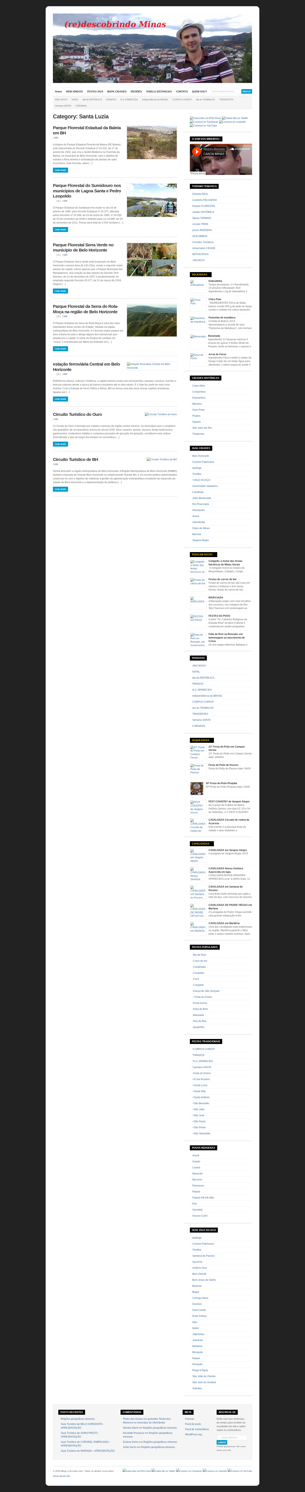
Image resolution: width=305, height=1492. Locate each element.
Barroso (196, 534)
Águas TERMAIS (201, 218)
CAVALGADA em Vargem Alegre (228, 850)
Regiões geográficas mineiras (78, 1418)
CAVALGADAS (200, 843)
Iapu (194, 1322)
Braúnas (197, 1285)
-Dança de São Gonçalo (206, 991)
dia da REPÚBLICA (92, 99)
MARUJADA (216, 597)
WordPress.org (193, 1434)
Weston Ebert (130, 1427)
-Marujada (198, 1015)
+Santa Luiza (199, 1085)
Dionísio (197, 1304)
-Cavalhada (199, 966)
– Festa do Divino (202, 997)
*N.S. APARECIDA (202, 1061)
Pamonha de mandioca (222, 317)
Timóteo (196, 474)
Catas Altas (198, 385)
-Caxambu (198, 972)
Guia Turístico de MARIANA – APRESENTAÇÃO (88, 1450)
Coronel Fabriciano (203, 461)
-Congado (198, 985)
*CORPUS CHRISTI (203, 1049)
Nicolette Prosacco (133, 1433)
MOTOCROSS (200, 254)
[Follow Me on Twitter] (235, 118)
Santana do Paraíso (203, 1255)
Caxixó (196, 1167)
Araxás (196, 1161)
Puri (194, 1203)
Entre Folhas (199, 1316)
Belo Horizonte (200, 455)
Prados (196, 415)
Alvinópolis (198, 510)
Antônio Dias (199, 1267)
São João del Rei (202, 427)
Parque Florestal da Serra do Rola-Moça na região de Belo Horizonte (85, 309)
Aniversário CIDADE (203, 248)
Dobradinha (215, 281)
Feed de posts (193, 1424)
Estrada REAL (200, 194)
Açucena (197, 1261)
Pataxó (196, 1191)
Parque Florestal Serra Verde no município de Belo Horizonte (83, 247)
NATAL (75, 99)
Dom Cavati (199, 1310)
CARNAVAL (81, 105)
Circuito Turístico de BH (75, 459)
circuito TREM (200, 224)
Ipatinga (196, 468)
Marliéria (197, 1346)
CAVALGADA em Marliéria (224, 923)
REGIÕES (136, 91)
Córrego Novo (200, 1298)
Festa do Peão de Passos (223, 765)
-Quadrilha (198, 1027)
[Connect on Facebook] (204, 122)
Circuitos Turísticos (203, 242)
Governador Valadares (205, 486)
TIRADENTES (226, 99)
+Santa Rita (199, 1091)
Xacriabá (197, 1209)
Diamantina (198, 397)
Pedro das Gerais (133, 1418)
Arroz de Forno (217, 354)
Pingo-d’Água (200, 1370)
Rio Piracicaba (200, 504)
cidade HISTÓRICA (203, 212)
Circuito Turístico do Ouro (77, 414)
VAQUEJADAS (200, 740)
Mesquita (197, 1352)
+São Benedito (200, 1103)
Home (58, 91)
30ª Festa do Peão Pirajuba (221, 783)
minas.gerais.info (61, 1476)
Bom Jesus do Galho (204, 1279)
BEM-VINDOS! (74, 91)
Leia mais (60, 170)
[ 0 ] (58, 201)
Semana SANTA (63, 105)
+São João (198, 1109)
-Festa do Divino (201, 1073)
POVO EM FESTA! (202, 554)
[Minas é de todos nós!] (152, 82)
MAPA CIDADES (117, 91)
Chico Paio (215, 299)
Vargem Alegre (200, 540)
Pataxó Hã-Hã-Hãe (203, 1197)
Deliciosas (199, 274)
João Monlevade (201, 498)
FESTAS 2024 (95, 91)
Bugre (195, 1292)
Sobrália (197, 1388)
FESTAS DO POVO (219, 615)
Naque (196, 1358)
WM (56, 137)
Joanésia (197, 1340)
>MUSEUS (198, 260)
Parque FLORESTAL (204, 206)
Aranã (195, 1155)
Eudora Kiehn (131, 1441)
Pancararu (198, 1185)
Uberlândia (198, 522)
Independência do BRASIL (155, 99)
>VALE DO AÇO (201, 480)
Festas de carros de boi (222, 579)
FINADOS (111, 99)
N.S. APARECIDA (129, 99)
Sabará (196, 421)
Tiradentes (198, 433)
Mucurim (197, 1179)
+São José (198, 1115)
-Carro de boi (199, 960)
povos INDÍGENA (202, 230)
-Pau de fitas (199, 1021)
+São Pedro (199, 1127)
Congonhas (199, 391)
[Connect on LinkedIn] (232, 122)
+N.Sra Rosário (201, 1079)
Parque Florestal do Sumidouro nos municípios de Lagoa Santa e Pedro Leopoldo (87, 191)
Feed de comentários (197, 1429)
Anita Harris (129, 1447)
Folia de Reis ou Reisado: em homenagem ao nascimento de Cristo (227, 638)
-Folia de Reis (200, 1009)
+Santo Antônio (201, 1097)
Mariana (197, 403)
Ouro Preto (198, 409)
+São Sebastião (201, 1133)
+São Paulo (199, 1121)
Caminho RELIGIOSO (204, 200)
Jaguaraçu (198, 1334)
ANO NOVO (61, 99)
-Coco (195, 978)
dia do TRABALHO (205, 99)
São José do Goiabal (204, 1382)
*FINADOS (198, 1055)
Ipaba (195, 1328)
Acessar (189, 1418)
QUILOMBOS (199, 236)
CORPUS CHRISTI (182, 99)
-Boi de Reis (199, 954)
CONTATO (182, 91)
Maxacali (197, 1173)
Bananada (214, 335)
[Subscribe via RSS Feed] (205, 118)
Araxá (195, 516)
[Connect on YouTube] (203, 126)
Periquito (197, 1364)
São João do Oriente (204, 1376)
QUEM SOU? (199, 91)
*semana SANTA (201, 1067)
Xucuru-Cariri (199, 1215)
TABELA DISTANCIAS (159, 91)
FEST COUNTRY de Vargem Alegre (229, 801)
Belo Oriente (199, 1273)
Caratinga (198, 492)
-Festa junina (199, 1003)
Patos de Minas (201, 528)
